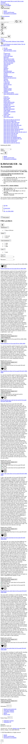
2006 (6, 243)
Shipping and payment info (10, 709)
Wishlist (22, 41)
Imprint (5, 11)
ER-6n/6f (7, 236)
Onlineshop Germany (9, 720)
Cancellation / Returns (9, 711)
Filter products (6, 217)
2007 (6, 245)
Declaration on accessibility (10, 13)
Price (2, 255)
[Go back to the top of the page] (2, 741)
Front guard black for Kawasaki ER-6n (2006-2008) (13, 343)
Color (2, 249)
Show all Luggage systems (10, 50)
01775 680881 (7, 5)
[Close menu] (9, 36)
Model (2, 233)
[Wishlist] (2, 31)
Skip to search (14, 1)
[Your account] (2, 33)
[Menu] (2, 18)
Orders (18, 41)
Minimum (7, 256)
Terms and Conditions (9, 710)
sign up (3, 40)
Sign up (7, 4)
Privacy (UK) (7, 714)
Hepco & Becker (9, 230)
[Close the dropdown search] (20, 21)
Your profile (8, 41)
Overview (3, 41)
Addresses (14, 41)
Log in (2, 4)
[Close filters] (2, 224)
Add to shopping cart (5, 337)
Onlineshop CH (7, 722)
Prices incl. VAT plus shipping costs (9, 336)
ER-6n (7, 237)
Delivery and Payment (9, 12)
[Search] (16, 21)
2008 (6, 246)
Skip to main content (6, 1)
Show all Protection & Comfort (11, 94)
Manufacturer (4, 227)
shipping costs (16, 728)
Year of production (5, 240)
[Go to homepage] (5, 16)
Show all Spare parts (8, 117)
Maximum (7, 259)
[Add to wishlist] (4, 266)
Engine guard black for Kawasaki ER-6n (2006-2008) (13, 268)
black (6, 252)
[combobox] (7, 22)
